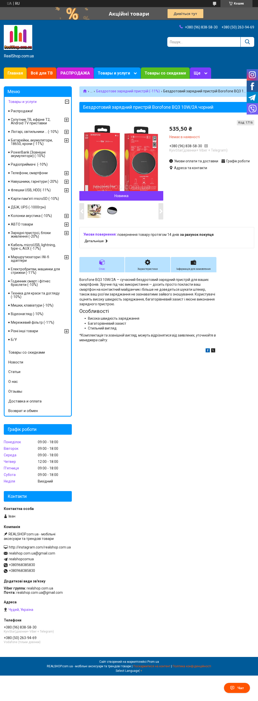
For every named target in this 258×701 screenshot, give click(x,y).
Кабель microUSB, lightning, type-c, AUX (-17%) (33, 246)
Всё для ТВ (42, 73)
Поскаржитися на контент (151, 666)
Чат (241, 688)
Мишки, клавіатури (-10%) (32, 305)
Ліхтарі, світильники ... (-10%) (34, 132)
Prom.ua (153, 661)
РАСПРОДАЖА (75, 73)
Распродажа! (22, 111)
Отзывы (15, 391)
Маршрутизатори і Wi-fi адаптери (30, 259)
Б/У (14, 340)
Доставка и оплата (25, 401)
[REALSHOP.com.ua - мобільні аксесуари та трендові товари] (18, 37)
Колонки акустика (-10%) (31, 216)
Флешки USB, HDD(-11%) (31, 190)
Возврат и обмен (23, 411)
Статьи (14, 372)
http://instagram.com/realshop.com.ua (40, 547)
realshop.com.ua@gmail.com (32, 553)
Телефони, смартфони (29, 173)
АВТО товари (22, 224)
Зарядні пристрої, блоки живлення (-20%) (31, 234)
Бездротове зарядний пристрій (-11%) (128, 91)
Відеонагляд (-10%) (27, 314)
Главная (15, 73)
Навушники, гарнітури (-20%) (34, 181)
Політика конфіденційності (192, 666)
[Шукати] (247, 42)
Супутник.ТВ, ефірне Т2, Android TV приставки (30, 121)
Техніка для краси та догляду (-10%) (35, 295)
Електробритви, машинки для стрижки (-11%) (35, 271)
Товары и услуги (114, 73)
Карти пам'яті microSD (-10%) (35, 199)
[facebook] (208, 351)
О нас (13, 381)
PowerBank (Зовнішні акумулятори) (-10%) (28, 154)
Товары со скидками (165, 73)
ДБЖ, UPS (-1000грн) (28, 207)
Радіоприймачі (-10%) (29, 164)
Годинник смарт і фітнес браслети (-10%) (30, 283)
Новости (15, 362)
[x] (213, 351)
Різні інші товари (24, 331)
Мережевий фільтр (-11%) (32, 322)
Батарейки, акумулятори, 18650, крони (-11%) (32, 142)
